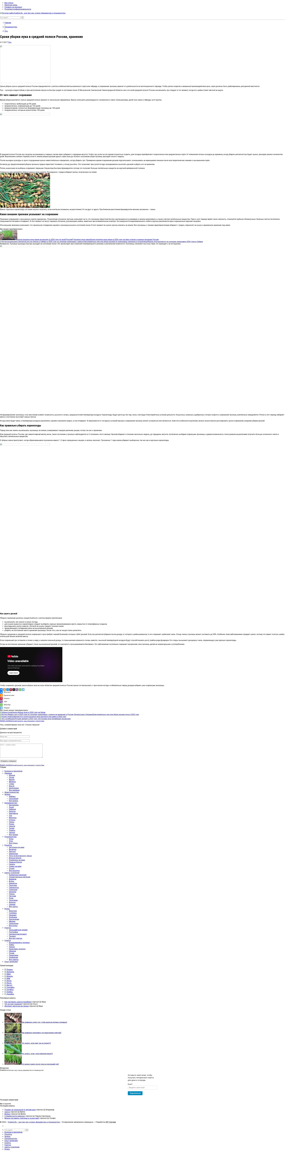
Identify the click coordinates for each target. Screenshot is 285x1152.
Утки (11, 841)
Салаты (12, 864)
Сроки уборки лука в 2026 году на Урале (28, 712)
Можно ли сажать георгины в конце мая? (21, 1118)
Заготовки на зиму (16, 847)
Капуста (12, 811)
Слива (11, 784)
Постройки (13, 932)
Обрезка (12, 951)
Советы (7, 940)
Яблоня (12, 775)
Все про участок (15, 938)
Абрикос (12, 782)
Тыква (11, 828)
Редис (11, 824)
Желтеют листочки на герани (16, 1006)
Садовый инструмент (18, 934)
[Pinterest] (10, 689)
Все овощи (13, 835)
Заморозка (13, 854)
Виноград (13, 911)
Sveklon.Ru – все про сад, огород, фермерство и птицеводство (34, 1122)
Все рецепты (14, 871)
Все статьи (8, 3)
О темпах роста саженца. (14, 1116)
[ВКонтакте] (1, 689)
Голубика (13, 913)
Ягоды (7, 909)
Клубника (13, 917)
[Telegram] (23, 689)
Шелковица (14, 788)
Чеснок (12, 832)
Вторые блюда (15, 858)
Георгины (13, 885)
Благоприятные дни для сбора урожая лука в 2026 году (116, 714)
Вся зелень (13, 801)
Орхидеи (12, 892)
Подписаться (135, 1093)
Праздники (13, 955)
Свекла (12, 826)
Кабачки (12, 809)
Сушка (11, 868)
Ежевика (12, 915)
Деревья (8, 773)
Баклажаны (14, 805)
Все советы (14, 959)
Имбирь (12, 796)
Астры (11, 881)
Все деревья (14, 790)
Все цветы (13, 907)
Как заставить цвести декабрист (18, 1002)
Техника (12, 936)
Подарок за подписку (13, 7)
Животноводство (11, 792)
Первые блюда (15, 862)
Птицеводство (10, 837)
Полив (11, 953)
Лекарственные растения (19, 877)
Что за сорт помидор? (13, 1004)
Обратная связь (10, 5)
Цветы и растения (11, 873)
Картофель (13, 813)
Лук (9, 42)
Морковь (13, 818)
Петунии (12, 896)
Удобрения (13, 957)
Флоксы (12, 902)
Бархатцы (13, 883)
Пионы (12, 894)
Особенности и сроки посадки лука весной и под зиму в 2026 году (38, 717)
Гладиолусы (14, 887)
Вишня (11, 780)
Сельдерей (13, 799)
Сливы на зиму (15, 866)
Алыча (11, 786)
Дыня (11, 807)
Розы (11, 898)
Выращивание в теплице (19, 943)
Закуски (12, 851)
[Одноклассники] (4, 689)
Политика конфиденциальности (17, 9)
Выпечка (12, 849)
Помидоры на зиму (17, 860)
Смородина (13, 923)
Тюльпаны (13, 900)
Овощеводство (10, 803)
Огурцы (12, 820)
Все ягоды (13, 926)
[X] (13, 689)
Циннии (12, 904)
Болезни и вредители (13, 771)
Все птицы (13, 843)
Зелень (7, 794)
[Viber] (17, 689)
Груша (11, 777)
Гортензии (13, 890)
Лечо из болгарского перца (20, 856)
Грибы (11, 945)
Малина (12, 921)
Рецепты (8, 845)
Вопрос (7, 1114)
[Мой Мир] (7, 689)
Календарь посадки (17, 949)
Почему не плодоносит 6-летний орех (20, 1110)
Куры (11, 839)
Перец (11, 822)
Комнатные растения (17, 875)
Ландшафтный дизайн (18, 930)
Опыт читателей (11, 962)
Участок (7, 928)
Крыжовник (14, 919)
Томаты (12, 830)
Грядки (12, 947)
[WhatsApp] (20, 689)
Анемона (12, 879)
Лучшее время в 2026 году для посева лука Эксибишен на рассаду (43, 719)
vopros (7, 1112)
